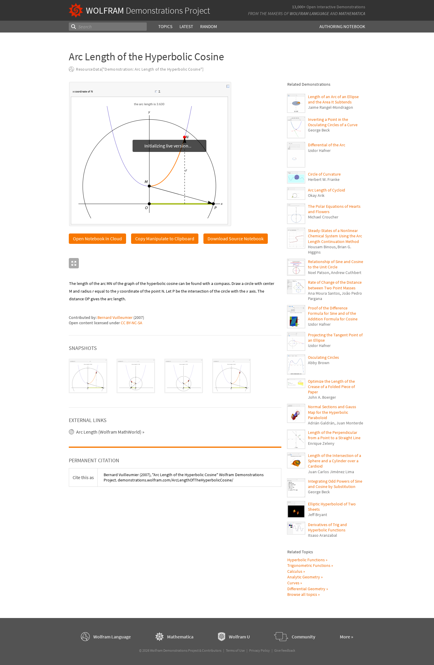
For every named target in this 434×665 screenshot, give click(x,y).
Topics (165, 26)
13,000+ (299, 6)
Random (208, 26)
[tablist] (175, 376)
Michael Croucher (323, 217)
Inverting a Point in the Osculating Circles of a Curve (333, 122)
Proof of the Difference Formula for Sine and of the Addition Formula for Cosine (333, 313)
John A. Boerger (322, 397)
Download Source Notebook (236, 238)
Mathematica (352, 13)
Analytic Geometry (303, 577)
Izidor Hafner (319, 150)
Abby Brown (318, 362)
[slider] (124, 94)
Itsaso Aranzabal (322, 535)
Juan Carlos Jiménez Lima (331, 471)
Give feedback (284, 650)
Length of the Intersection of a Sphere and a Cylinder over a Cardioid (334, 461)
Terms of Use (235, 650)
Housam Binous (322, 246)
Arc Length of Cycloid (326, 190)
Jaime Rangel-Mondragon (330, 107)
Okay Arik (316, 195)
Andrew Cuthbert (346, 272)
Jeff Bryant (317, 514)
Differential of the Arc (326, 144)
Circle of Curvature (324, 174)
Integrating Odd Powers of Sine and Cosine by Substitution (335, 484)
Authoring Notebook (342, 26)
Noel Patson (318, 272)
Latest (186, 26)
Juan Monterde (349, 423)
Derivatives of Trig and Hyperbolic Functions (327, 527)
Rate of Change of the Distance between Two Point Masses (335, 285)
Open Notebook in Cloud (97, 238)
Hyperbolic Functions (306, 559)
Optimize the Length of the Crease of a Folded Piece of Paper (331, 387)
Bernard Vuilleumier (115, 317)
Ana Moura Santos (324, 293)
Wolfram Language (309, 13)
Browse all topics (302, 594)
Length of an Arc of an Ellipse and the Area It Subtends (333, 99)
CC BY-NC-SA (131, 322)
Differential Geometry (306, 588)
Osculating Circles (323, 357)
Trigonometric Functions (308, 565)
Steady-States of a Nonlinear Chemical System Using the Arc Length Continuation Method (335, 236)
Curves (293, 582)
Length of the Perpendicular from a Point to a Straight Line (334, 435)
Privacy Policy (259, 650)
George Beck (319, 130)
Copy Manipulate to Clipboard (164, 238)
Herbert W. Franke (324, 179)
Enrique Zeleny (321, 443)
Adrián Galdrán (321, 423)
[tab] (88, 376)
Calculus (294, 571)
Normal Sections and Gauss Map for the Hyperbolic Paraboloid (332, 412)
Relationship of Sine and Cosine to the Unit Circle (335, 264)
